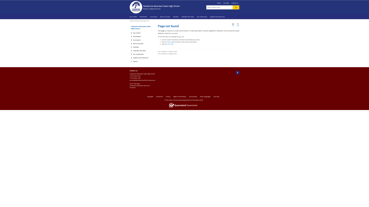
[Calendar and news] (131, 50)
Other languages (205, 96)
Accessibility (193, 96)
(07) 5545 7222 (135, 76)
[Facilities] (131, 47)
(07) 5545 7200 (135, 78)
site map (170, 44)
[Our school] (131, 33)
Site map (216, 96)
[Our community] (131, 54)
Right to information (179, 96)
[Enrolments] (131, 36)
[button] (236, 7)
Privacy (168, 96)
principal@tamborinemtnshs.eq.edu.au (142, 80)
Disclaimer (159, 96)
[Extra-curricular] (131, 43)
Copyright (150, 96)
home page (171, 42)
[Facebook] (237, 72)
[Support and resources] (131, 58)
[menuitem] (133, 16)
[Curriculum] (131, 40)
